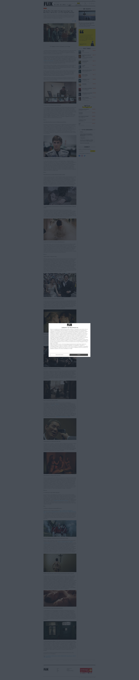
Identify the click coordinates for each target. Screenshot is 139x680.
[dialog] (69, 340)
